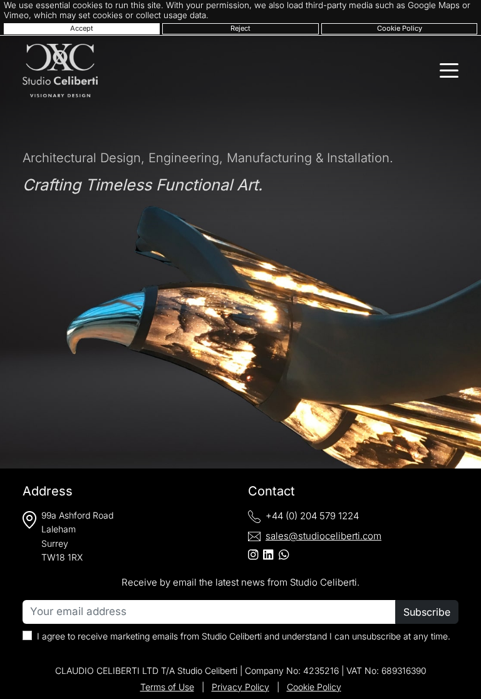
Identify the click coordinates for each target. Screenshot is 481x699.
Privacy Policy (240, 686)
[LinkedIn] (268, 554)
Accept (81, 28)
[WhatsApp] (284, 554)
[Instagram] (253, 554)
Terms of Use (167, 686)
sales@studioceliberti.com (323, 536)
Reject (240, 28)
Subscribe (426, 612)
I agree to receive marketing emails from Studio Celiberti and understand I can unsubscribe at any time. (243, 636)
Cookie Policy (399, 28)
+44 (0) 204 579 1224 (312, 516)
